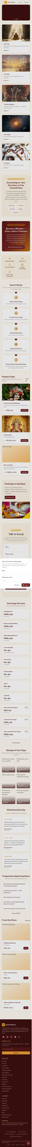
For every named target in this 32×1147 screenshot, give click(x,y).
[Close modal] (28, 561)
